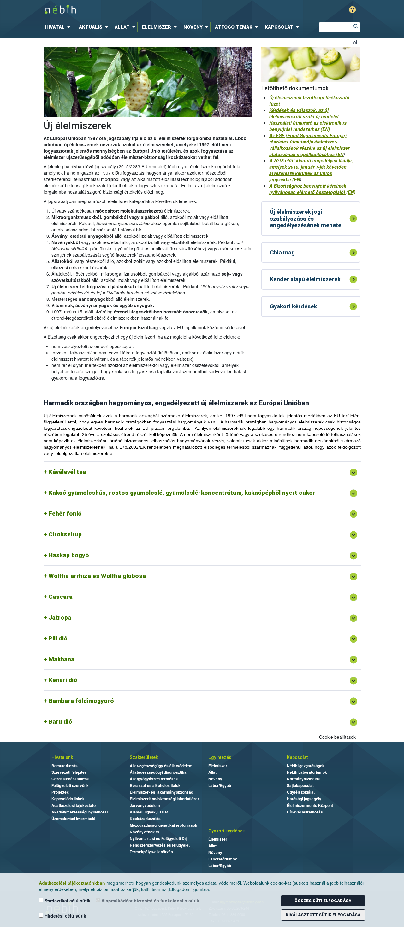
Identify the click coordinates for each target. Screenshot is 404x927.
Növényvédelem (144, 832)
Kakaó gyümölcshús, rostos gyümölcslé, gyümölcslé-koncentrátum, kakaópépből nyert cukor (182, 492)
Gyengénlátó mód (352, 9)
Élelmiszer (217, 765)
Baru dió (60, 721)
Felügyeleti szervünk (70, 785)
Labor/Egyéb (219, 785)
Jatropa (60, 617)
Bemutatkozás (64, 765)
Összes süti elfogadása (322, 900)
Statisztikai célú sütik (67, 900)
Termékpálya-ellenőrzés (151, 851)
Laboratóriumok (222, 859)
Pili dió (58, 638)
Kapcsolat (297, 757)
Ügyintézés (219, 757)
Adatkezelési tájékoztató (73, 805)
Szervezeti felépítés (69, 772)
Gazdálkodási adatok (70, 779)
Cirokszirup (65, 534)
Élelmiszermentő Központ (310, 805)
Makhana (61, 659)
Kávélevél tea (67, 471)
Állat (212, 772)
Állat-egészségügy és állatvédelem (161, 765)
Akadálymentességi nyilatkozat (79, 812)
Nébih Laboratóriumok (307, 772)
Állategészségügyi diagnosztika (158, 772)
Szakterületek (144, 757)
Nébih (135, 10)
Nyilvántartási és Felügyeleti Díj (158, 838)
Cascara (61, 596)
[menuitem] (59, 27)
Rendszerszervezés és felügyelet (160, 845)
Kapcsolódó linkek (68, 799)
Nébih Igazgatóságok (305, 765)
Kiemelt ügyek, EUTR (149, 812)
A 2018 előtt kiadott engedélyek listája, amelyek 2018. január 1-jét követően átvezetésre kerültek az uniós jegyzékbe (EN (311, 170)
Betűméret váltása (356, 42)
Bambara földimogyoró (81, 700)
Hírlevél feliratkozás (305, 812)
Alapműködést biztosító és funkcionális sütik (149, 900)
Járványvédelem (145, 805)
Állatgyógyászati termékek (154, 779)
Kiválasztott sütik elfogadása (323, 914)
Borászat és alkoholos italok (155, 785)
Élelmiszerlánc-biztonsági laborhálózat (164, 799)
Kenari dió (63, 680)
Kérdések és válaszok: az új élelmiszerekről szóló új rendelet (304, 113)
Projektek (60, 792)
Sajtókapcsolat (300, 785)
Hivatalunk (62, 757)
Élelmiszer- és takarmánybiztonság (161, 792)
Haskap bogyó (69, 555)
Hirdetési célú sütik (64, 915)
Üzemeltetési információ (73, 818)
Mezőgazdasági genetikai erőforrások (163, 825)
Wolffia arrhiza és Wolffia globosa (97, 576)
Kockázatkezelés (145, 818)
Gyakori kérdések (226, 830)
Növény (215, 779)
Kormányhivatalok (303, 779)
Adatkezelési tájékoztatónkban (72, 883)
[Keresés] (355, 27)
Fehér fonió (65, 513)
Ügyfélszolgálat (301, 792)
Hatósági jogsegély (304, 799)
